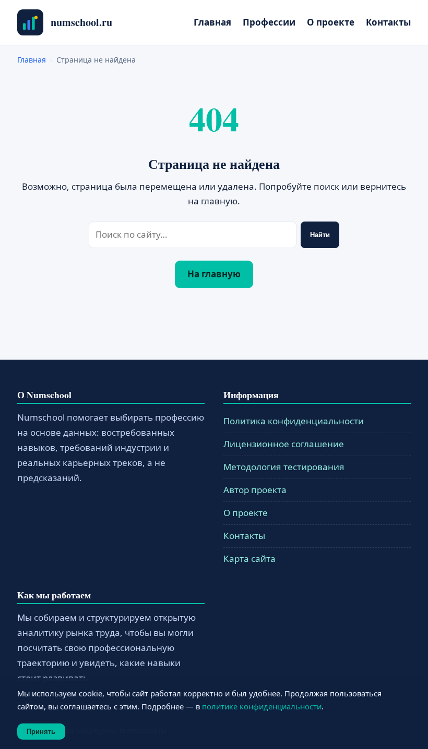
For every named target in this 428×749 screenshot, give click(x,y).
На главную (214, 274)
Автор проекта (255, 490)
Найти (320, 235)
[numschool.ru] (30, 22)
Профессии (269, 22)
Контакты (388, 22)
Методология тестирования (283, 467)
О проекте (330, 22)
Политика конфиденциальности (293, 421)
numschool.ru (81, 22)
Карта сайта (249, 558)
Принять (41, 731)
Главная (212, 22)
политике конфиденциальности (262, 706)
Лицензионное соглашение (283, 444)
